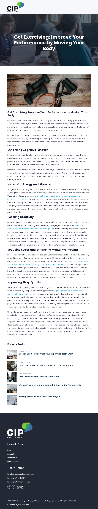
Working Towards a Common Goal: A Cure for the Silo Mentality (50, 385)
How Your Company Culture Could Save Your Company (46, 365)
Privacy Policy (13, 461)
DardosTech (23, 504)
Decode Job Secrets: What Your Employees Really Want (46, 353)
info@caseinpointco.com (24, 474)
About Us (11, 454)
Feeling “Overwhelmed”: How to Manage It (39, 396)
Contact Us (12, 458)
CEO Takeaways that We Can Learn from (39, 376)
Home (10, 450)
